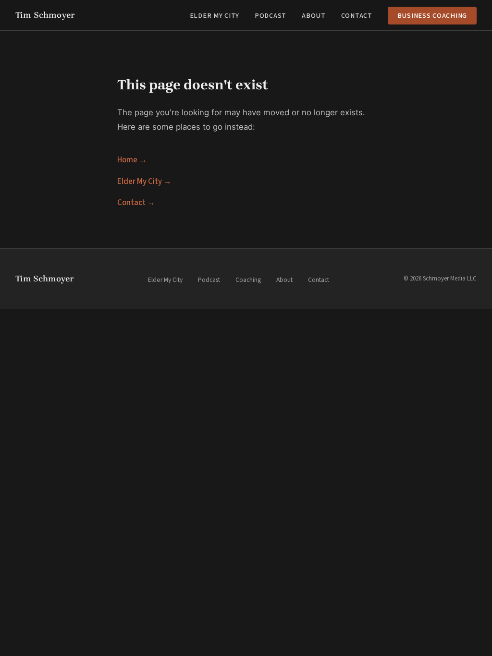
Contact (356, 16)
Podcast (270, 16)
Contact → (136, 202)
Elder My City (214, 16)
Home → (132, 160)
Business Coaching (432, 16)
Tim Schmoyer (44, 15)
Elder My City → (144, 181)
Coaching (248, 279)
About (314, 16)
